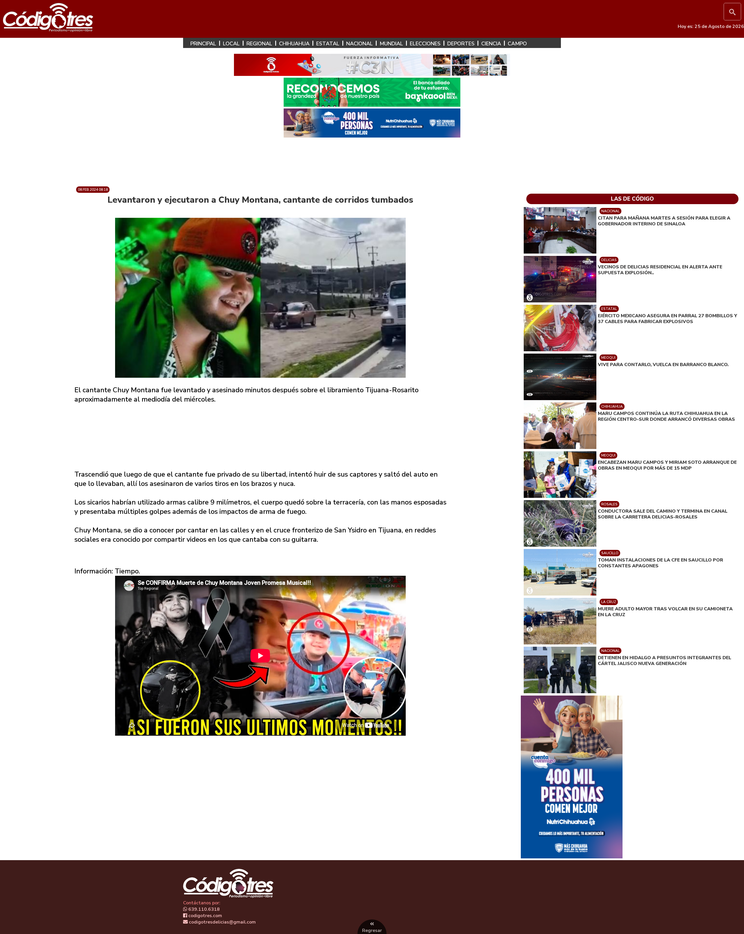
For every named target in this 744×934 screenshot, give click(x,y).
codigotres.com (204, 915)
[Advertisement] (372, 160)
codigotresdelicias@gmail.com (222, 922)
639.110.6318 (203, 909)
